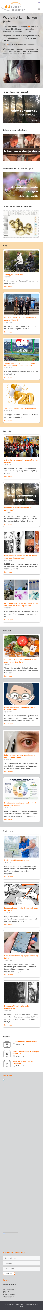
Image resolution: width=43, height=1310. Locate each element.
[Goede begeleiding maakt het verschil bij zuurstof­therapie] (21, 703)
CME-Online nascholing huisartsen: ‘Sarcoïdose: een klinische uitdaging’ (20, 556)
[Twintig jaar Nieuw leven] (21, 271)
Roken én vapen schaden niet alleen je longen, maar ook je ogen (20, 756)
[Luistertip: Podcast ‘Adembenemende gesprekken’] (21, 504)
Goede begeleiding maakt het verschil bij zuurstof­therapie (19, 708)
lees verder (8, 286)
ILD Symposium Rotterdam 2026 (24, 1041)
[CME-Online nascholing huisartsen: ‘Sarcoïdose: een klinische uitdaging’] (21, 552)
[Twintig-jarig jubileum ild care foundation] (21, 405)
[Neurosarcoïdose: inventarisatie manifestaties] (21, 1002)
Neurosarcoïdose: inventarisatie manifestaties (16, 1007)
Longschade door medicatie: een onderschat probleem (21, 909)
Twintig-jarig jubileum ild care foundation (20, 408)
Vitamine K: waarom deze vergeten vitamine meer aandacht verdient (21, 660)
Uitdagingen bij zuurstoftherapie (16, 860)
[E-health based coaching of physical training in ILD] (21, 952)
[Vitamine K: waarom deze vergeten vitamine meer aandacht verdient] (21, 656)
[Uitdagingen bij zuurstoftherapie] (21, 856)
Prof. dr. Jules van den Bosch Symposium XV (25, 1052)
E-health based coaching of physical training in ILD (21, 957)
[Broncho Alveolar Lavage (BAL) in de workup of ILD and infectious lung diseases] (21, 599)
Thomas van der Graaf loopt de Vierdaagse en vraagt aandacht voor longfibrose (20, 364)
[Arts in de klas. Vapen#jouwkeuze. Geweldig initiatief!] (21, 456)
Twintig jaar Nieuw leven (13, 274)
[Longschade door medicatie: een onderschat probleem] (21, 904)
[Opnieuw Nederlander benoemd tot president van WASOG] (21, 314)
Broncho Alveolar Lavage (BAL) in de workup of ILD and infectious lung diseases (21, 604)
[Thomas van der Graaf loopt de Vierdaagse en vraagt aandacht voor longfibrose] (21, 359)
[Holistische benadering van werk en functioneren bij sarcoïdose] (21, 799)
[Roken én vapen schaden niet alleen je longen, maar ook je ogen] (21, 751)
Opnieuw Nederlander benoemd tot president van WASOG (20, 319)
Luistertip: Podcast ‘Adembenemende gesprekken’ (18, 509)
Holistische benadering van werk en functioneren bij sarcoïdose (21, 804)
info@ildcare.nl (8, 1297)
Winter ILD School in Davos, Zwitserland (23, 1062)
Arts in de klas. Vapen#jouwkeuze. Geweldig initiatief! (21, 461)
